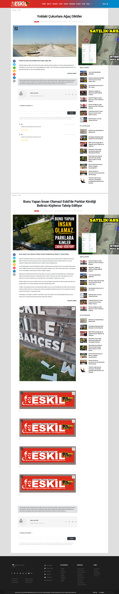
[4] (47, 455)
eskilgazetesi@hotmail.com (37, 96)
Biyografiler (97, 572)
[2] (47, 399)
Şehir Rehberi (80, 583)
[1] (47, 343)
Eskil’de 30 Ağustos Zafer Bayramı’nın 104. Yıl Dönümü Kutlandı (96, 99)
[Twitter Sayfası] (15, 573)
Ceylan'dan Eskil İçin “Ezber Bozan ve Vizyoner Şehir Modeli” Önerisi (96, 113)
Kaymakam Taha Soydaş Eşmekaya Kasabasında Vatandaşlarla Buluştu (95, 151)
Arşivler (48, 574)
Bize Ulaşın (49, 580)
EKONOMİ (72, 4)
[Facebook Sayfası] (12, 573)
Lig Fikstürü (80, 575)
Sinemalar (80, 579)
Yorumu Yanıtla (24, 130)
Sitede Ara (96, 568)
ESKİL (61, 4)
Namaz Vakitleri (81, 572)
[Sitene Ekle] (32, 573)
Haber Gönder (28, 582)
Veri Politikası (15, 582)
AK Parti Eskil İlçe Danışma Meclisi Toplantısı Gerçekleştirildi (95, 166)
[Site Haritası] (29, 573)
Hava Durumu (80, 568)
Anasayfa (14, 10)
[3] (47, 427)
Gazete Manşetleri (82, 584)
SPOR (83, 4)
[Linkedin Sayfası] (24, 573)
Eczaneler (79, 574)
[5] (47, 483)
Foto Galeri (49, 565)
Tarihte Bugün (81, 577)
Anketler (96, 570)
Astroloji (96, 575)
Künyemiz (49, 577)
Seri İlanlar (80, 581)
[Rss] (27, 573)
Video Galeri (49, 568)
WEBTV (49, 4)
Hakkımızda (15, 578)
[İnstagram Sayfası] (18, 573)
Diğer (88, 4)
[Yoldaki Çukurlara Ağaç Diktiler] (44, 41)
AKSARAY (55, 4)
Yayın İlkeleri (15, 580)
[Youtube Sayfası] (21, 573)
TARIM (44, 4)
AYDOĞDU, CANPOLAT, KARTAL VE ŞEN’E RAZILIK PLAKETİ (95, 93)
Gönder (71, 113)
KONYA (66, 4)
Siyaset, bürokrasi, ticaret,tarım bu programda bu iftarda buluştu (96, 173)
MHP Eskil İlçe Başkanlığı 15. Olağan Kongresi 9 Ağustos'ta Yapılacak (96, 144)
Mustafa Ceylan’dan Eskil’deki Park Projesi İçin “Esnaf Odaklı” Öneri (96, 79)
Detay (95, 592)
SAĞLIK (78, 4)
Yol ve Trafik (80, 570)
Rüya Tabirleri (97, 574)
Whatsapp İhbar (29, 580)
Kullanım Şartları (29, 578)
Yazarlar (48, 571)
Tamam (102, 592)
